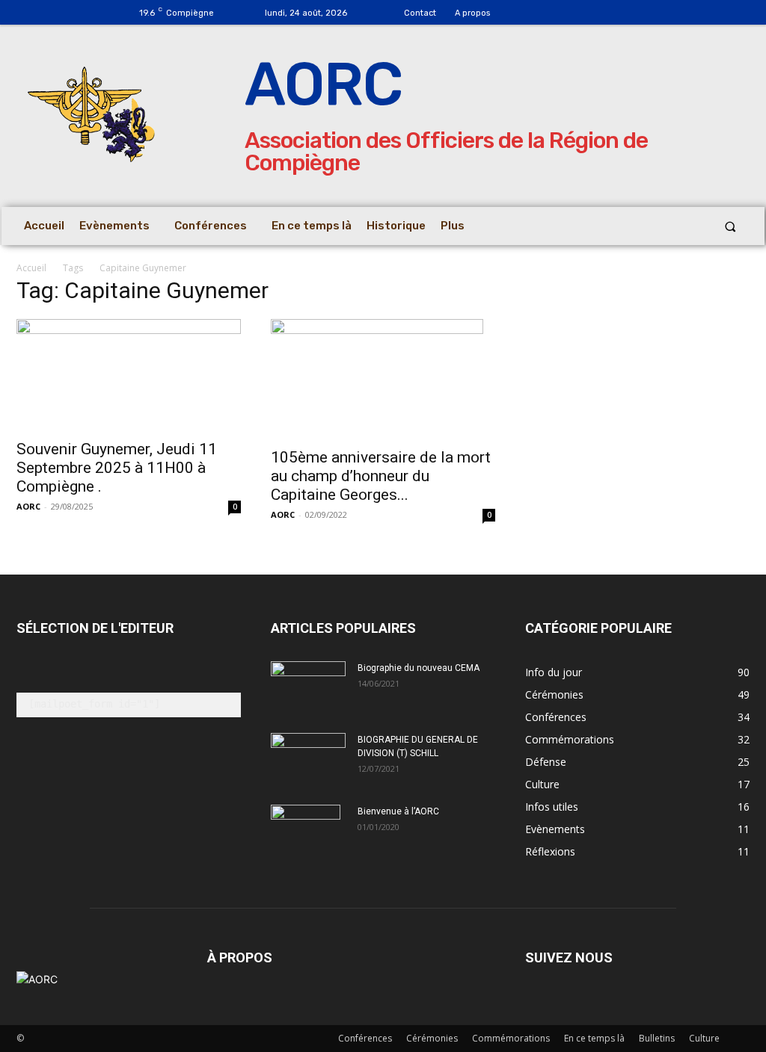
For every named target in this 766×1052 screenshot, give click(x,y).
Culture (704, 1038)
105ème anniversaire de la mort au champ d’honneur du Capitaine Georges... (381, 476)
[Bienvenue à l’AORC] (305, 831)
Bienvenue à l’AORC (398, 811)
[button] (730, 226)
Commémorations (511, 1038)
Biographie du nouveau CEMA (418, 668)
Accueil (31, 268)
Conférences (365, 1038)
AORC (28, 506)
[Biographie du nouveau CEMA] (308, 687)
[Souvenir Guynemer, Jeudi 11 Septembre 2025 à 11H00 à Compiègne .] (128, 374)
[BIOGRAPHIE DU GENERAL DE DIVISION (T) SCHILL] (308, 754)
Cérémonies (432, 1038)
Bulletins (657, 1038)
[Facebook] (545, 13)
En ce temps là (594, 1038)
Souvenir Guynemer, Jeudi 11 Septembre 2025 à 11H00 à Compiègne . (116, 467)
